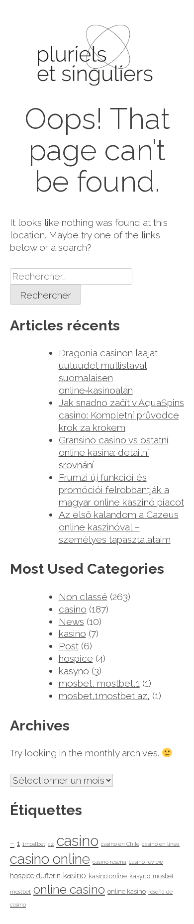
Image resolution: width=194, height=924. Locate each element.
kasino (72, 633)
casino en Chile (120, 844)
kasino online (108, 876)
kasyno (74, 670)
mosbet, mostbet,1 (99, 683)
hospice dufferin (35, 875)
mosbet (163, 876)
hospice (76, 658)
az (51, 844)
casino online (50, 859)
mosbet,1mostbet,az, (104, 695)
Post (69, 645)
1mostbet (33, 844)
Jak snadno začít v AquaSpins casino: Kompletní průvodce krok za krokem (121, 415)
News (71, 621)
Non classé (83, 596)
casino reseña (109, 862)
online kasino (126, 891)
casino (73, 609)
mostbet (20, 892)
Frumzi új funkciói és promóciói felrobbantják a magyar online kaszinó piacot (121, 490)
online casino (69, 889)
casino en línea (161, 844)
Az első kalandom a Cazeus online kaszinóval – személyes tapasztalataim (119, 527)
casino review (146, 862)
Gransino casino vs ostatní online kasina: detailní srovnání (114, 452)
